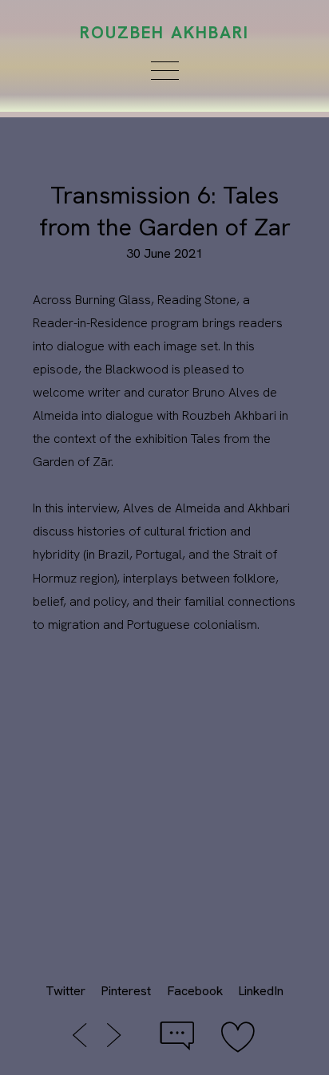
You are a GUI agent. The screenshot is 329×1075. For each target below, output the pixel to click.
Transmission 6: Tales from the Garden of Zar (165, 211)
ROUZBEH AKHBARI (165, 32)
